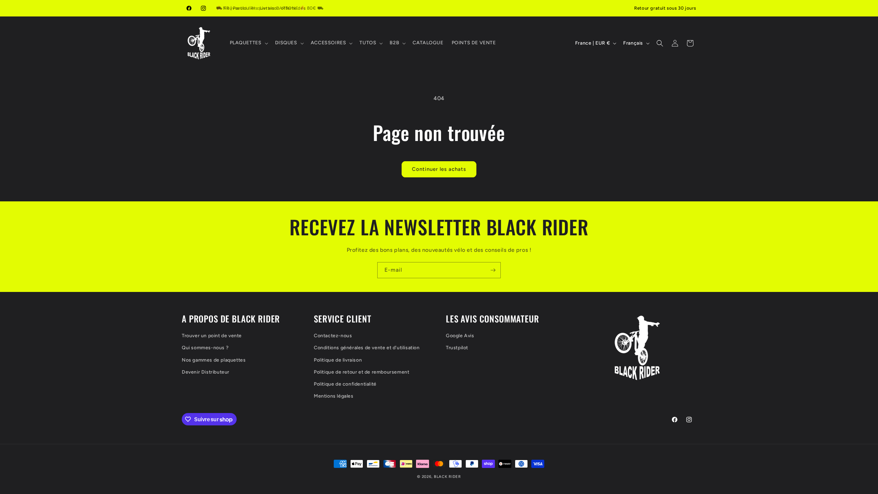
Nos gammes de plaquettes (214, 360)
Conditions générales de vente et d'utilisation (367, 348)
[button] (248, 43)
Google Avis (460, 336)
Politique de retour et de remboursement (361, 372)
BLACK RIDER (447, 476)
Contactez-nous (333, 336)
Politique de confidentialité (345, 384)
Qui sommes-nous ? (205, 348)
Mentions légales (334, 396)
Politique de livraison (338, 360)
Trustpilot (457, 348)
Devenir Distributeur (205, 372)
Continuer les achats (439, 169)
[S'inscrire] (492, 270)
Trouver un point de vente (212, 336)
